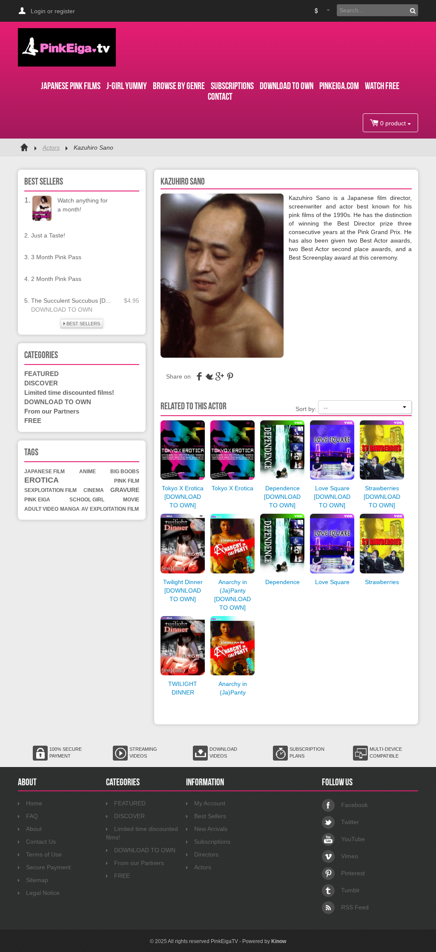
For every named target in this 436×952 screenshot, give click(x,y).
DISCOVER (41, 383)
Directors (206, 854)
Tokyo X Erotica (232, 488)
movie (131, 500)
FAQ (32, 816)
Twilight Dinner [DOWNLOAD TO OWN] (183, 590)
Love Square (332, 582)
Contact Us (41, 841)
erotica (41, 480)
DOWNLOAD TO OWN (286, 86)
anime (87, 472)
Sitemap (37, 880)
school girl (86, 500)
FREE (32, 420)
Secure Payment (48, 867)
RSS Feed (355, 907)
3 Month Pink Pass (56, 257)
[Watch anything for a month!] (42, 207)
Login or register (53, 11)
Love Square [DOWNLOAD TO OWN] (332, 497)
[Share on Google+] (219, 378)
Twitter (350, 822)
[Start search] (412, 10)
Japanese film (44, 472)
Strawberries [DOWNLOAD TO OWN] (382, 497)
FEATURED (41, 373)
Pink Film (126, 481)
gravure (124, 489)
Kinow (278, 941)
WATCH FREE (382, 86)
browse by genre (179, 86)
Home (34, 803)
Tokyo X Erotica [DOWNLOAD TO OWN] (183, 497)
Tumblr (350, 890)
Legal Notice (43, 892)
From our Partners (51, 411)
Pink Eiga (37, 500)
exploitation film (114, 509)
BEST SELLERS (82, 323)
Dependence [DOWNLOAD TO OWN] (282, 497)
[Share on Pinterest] (230, 378)
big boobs (124, 472)
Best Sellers (210, 816)
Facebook (354, 805)
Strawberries (382, 582)
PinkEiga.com (339, 86)
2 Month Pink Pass (56, 278)
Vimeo (349, 856)
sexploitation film (50, 490)
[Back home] (24, 147)
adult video (41, 509)
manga (70, 509)
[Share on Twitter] (209, 378)
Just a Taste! (48, 235)
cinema (93, 490)
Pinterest (353, 873)
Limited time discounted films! (69, 392)
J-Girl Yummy (126, 86)
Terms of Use (44, 854)
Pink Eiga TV (67, 47)
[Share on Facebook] (199, 378)
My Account (209, 803)
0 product (393, 123)
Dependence (282, 582)
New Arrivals (210, 828)
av (84, 509)
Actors (51, 147)
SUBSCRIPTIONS (232, 86)
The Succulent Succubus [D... (71, 300)
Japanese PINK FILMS (70, 86)
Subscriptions (212, 841)
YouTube (353, 839)
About (34, 828)
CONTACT (220, 96)
